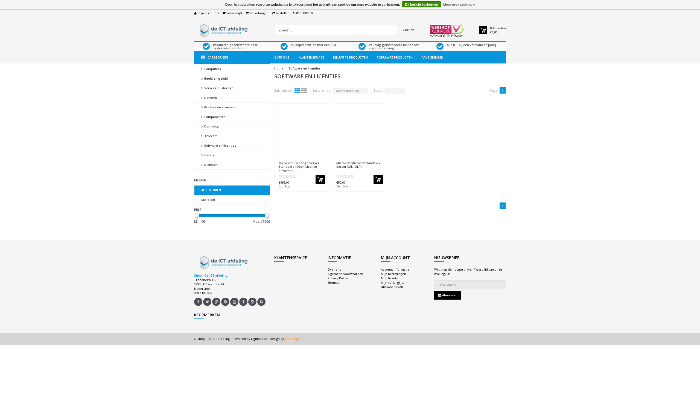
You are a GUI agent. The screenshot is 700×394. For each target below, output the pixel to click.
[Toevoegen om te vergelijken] (322, 160)
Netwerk (210, 97)
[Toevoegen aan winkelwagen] (320, 179)
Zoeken (408, 30)
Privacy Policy (338, 278)
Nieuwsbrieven (392, 287)
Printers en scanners (219, 107)
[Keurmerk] (447, 30)
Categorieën (218, 57)
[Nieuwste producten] (261, 302)
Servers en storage (218, 88)
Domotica (211, 126)
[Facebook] (198, 302)
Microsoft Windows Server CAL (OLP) (358, 165)
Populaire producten (395, 57)
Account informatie (395, 269)
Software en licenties (219, 145)
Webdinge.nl (294, 339)
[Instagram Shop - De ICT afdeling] (252, 302)
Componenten (214, 117)
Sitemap (334, 282)
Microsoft (208, 200)
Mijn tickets (389, 278)
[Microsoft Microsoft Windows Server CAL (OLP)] (360, 132)
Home (278, 68)
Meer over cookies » (459, 5)
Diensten (210, 165)
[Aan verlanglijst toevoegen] (312, 160)
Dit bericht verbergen (421, 5)
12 (388, 91)
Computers (212, 69)
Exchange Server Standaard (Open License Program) (299, 166)
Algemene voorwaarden (345, 274)
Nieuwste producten (350, 57)
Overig (209, 155)
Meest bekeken (347, 91)
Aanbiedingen (432, 57)
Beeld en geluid (215, 78)
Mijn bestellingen (393, 274)
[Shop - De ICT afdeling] (223, 30)
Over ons (282, 57)
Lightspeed (259, 339)
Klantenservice (311, 57)
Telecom (210, 136)
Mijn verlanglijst (392, 282)
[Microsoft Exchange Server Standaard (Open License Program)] (302, 132)
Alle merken (211, 190)
